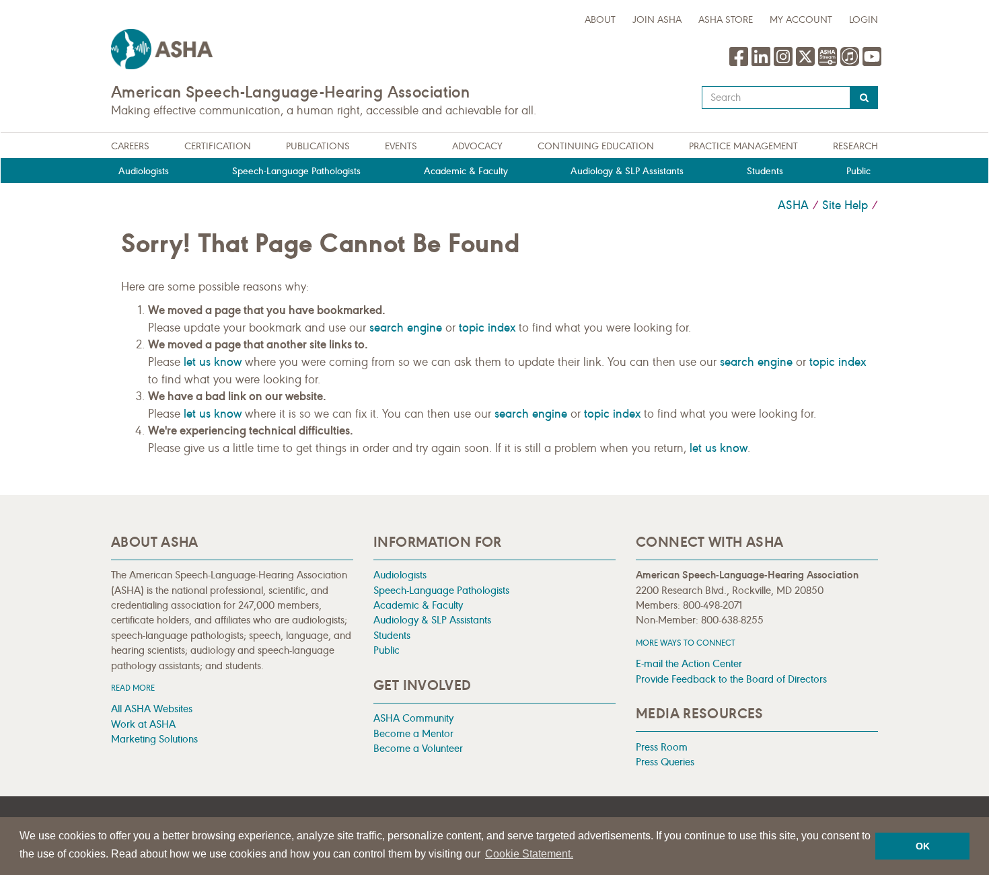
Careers (130, 146)
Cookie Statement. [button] (529, 854)
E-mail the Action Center (689, 663)
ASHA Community (413, 718)
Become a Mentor (413, 733)
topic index (487, 327)
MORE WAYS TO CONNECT (685, 643)
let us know (213, 361)
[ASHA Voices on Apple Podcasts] (849, 63)
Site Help (845, 205)
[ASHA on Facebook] (740, 63)
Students (765, 171)
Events (401, 146)
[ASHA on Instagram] (785, 63)
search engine (405, 327)
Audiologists (143, 171)
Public (858, 171)
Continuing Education (596, 146)
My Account (801, 20)
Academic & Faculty (466, 171)
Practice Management (743, 146)
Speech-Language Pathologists (296, 171)
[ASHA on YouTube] (872, 63)
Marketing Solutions (154, 738)
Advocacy (477, 146)
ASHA (793, 205)
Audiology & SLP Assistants (627, 171)
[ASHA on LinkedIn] (763, 63)
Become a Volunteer (418, 748)
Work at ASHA (143, 724)
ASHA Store (725, 20)
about (600, 20)
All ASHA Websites (151, 708)
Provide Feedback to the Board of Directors (731, 679)
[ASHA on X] (807, 63)
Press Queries (665, 761)
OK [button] (923, 846)
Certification (217, 146)
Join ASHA (657, 20)
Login (863, 20)
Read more (133, 688)
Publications (318, 146)
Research (855, 146)
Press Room (662, 746)
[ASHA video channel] (829, 63)
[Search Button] (864, 97)
